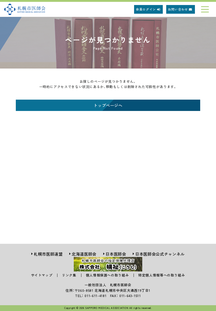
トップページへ (108, 105)
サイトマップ (42, 275)
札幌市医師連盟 (48, 254)
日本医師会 (115, 254)
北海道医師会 (84, 254)
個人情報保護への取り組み (107, 275)
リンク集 (69, 275)
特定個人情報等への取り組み (161, 275)
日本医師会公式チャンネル (160, 254)
